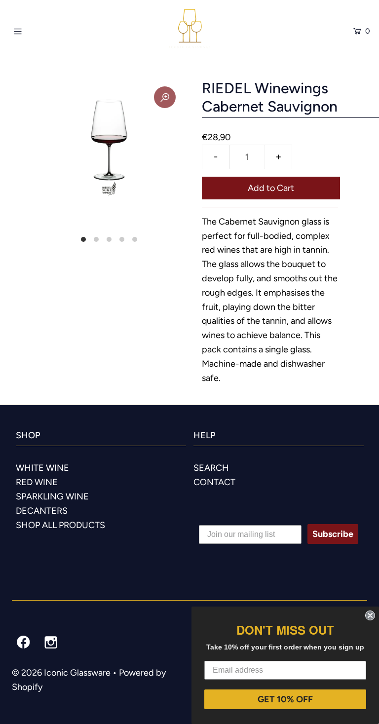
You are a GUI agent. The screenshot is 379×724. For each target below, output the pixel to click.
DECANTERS (42, 510)
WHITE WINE (42, 467)
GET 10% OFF (285, 699)
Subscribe (332, 534)
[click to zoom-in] (165, 97)
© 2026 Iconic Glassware (61, 672)
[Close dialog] (370, 615)
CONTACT (214, 482)
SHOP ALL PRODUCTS (60, 525)
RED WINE (37, 482)
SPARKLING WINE (52, 496)
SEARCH (211, 467)
